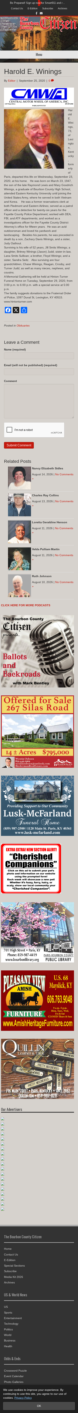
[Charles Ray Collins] (19, 504)
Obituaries (23, 325)
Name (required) (15, 349)
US (6, 1306)
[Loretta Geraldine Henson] (19, 531)
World (7, 1335)
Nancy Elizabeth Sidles (47, 468)
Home (8, 1248)
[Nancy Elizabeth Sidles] (19, 477)
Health (8, 1346)
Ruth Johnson (42, 576)
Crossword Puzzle (15, 1370)
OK (39, 1405)
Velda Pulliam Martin (46, 549)
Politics (8, 1329)
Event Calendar (14, 1376)
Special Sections (14, 1265)
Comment (10, 381)
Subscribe (47, 8)
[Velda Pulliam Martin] (19, 558)
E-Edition (33, 8)
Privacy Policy (23, 1397)
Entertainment (13, 1318)
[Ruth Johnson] (19, 585)
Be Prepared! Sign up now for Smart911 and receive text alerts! (38, 2)
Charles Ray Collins (45, 495)
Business (9, 1340)
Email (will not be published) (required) (30, 365)
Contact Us (17, 8)
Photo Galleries (13, 1381)
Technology (11, 1323)
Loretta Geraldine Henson (49, 522)
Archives (62, 8)
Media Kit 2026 (13, 1276)
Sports (8, 1312)
